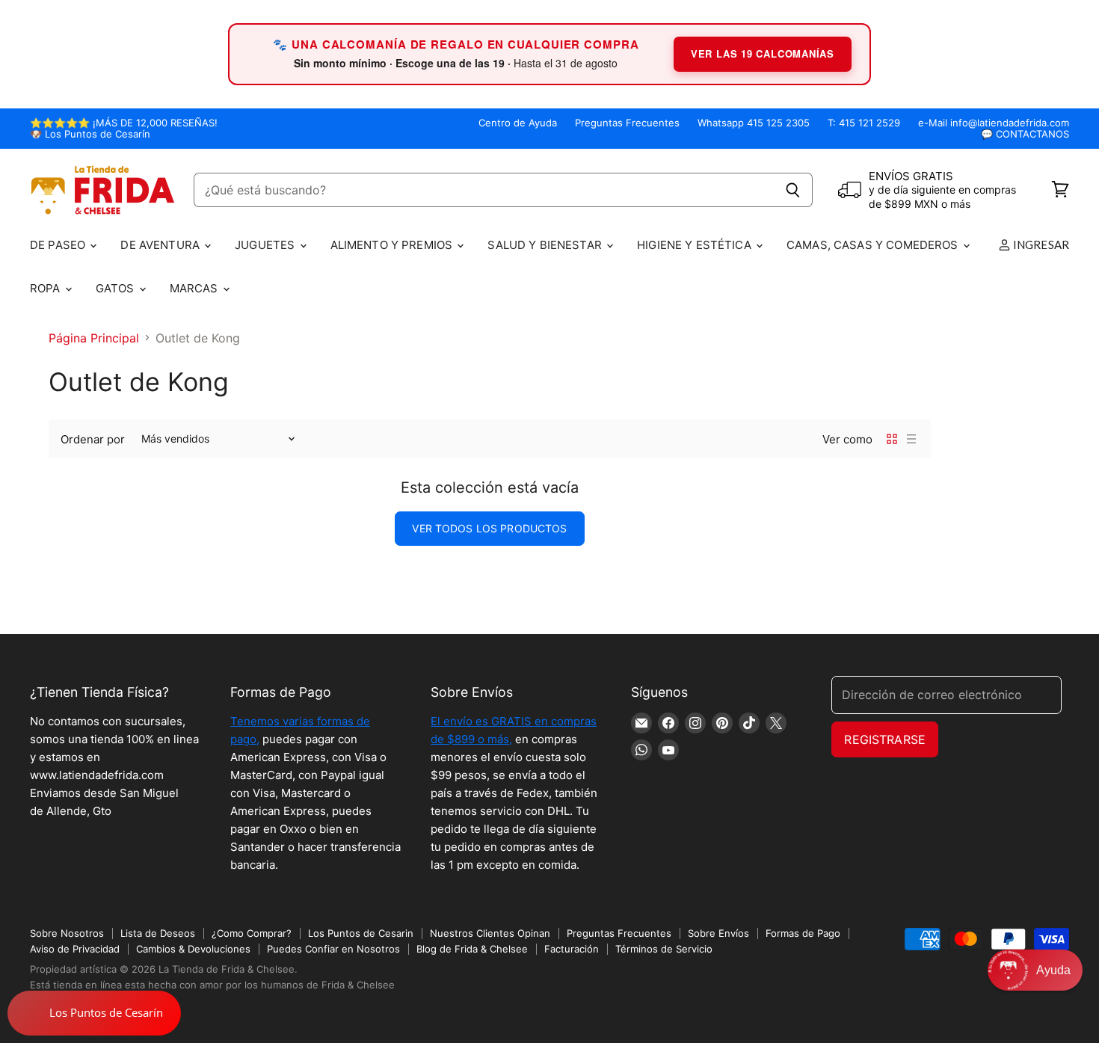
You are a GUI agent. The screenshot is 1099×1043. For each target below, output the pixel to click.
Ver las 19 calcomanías (762, 53)
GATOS (117, 288)
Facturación (571, 949)
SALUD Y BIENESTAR (546, 245)
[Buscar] (793, 190)
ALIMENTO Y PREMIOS (393, 245)
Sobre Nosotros (67, 933)
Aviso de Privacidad (75, 949)
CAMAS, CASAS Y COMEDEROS (873, 245)
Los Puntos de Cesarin (360, 933)
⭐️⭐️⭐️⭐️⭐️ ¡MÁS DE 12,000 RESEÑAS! (124, 123)
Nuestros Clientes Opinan (490, 933)
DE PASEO (59, 245)
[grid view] (891, 438)
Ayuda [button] (1053, 970)
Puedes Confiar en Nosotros (333, 949)
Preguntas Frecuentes (627, 123)
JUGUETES (266, 245)
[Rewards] (94, 1013)
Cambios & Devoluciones (193, 949)
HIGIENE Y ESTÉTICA (695, 245)
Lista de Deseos (157, 933)
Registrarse (885, 739)
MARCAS (195, 288)
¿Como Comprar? (252, 933)
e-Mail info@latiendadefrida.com (993, 123)
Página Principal (94, 338)
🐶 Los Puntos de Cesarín (90, 134)
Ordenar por (93, 439)
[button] (1035, 970)
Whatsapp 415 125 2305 (754, 123)
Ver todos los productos (489, 528)
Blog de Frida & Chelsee (472, 949)
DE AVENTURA (161, 245)
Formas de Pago (803, 933)
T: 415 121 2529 (864, 123)
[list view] (911, 438)
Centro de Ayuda (517, 123)
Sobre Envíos (718, 933)
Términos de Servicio (663, 949)
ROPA (47, 288)
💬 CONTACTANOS (1025, 134)
